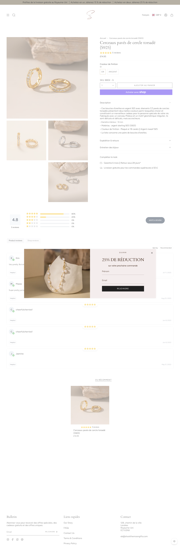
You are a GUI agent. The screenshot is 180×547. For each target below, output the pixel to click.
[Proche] (152, 253)
